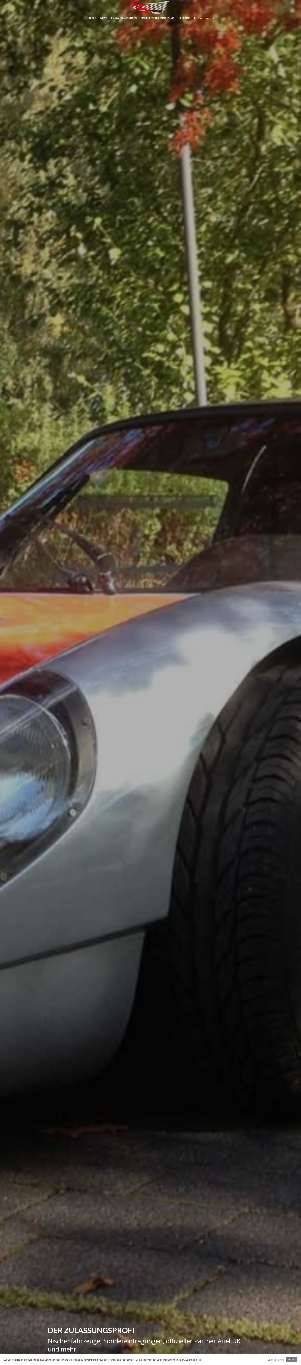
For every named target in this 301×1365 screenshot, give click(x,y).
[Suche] (213, 18)
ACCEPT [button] (291, 1359)
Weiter (294, 682)
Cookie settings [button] (276, 1359)
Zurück (7, 682)
